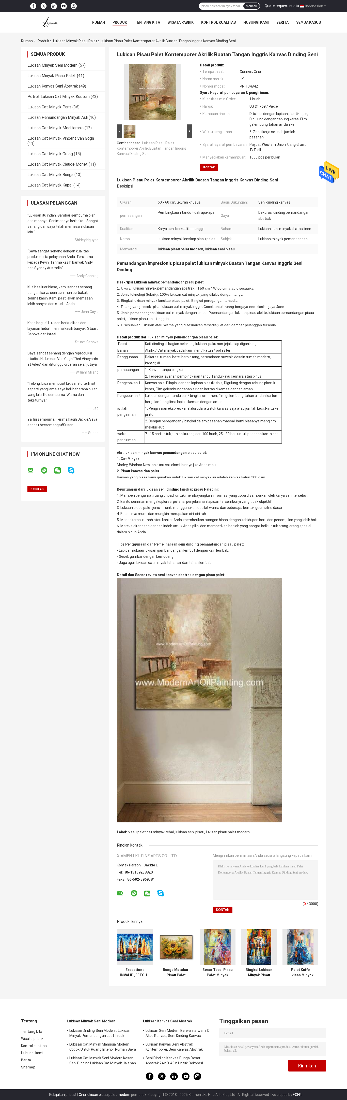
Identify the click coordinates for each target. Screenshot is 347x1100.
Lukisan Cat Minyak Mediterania (55, 127)
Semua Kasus (308, 22)
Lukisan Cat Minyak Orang (50, 153)
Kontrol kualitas (218, 22)
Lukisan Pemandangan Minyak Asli (57, 117)
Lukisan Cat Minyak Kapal (49, 185)
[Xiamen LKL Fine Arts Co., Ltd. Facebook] (33, 6)
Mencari (251, 6)
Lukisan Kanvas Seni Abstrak (52, 86)
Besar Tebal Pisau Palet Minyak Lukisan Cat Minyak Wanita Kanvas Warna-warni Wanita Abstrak (217, 972)
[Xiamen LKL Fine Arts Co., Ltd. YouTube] (63, 6)
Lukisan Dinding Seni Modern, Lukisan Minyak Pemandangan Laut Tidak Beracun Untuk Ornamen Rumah (100, 1033)
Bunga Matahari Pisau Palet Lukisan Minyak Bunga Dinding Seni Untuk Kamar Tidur (176, 972)
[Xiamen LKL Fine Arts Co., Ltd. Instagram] (73, 6)
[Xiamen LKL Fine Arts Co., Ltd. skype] (74, 470)
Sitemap (28, 1067)
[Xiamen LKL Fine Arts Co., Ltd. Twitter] (44, 6)
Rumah (98, 22)
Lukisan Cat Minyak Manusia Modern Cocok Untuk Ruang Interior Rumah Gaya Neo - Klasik (102, 1047)
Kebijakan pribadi (62, 1095)
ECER (297, 1095)
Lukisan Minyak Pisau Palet (75, 41)
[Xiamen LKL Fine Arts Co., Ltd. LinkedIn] (53, 6)
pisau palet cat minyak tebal (151, 832)
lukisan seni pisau (190, 832)
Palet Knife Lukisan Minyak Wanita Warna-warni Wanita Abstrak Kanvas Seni (300, 972)
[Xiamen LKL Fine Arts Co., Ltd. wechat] (60, 470)
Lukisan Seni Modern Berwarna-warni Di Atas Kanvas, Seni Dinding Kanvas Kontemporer (178, 1033)
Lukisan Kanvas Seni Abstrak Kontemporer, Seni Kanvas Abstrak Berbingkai (174, 1047)
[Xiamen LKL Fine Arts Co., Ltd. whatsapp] (47, 470)
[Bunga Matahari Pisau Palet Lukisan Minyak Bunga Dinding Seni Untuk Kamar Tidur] (176, 947)
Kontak (209, 167)
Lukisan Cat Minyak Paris (49, 107)
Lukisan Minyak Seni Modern (52, 65)
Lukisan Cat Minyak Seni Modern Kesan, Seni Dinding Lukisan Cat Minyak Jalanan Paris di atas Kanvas (102, 1061)
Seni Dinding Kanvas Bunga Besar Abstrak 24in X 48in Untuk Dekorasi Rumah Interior (174, 1061)
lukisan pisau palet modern (228, 832)
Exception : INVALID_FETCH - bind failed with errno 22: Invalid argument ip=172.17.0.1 (134, 972)
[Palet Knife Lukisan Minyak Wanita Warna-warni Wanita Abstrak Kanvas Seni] (300, 947)
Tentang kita (147, 22)
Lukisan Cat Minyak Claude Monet (57, 164)
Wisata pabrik (181, 22)
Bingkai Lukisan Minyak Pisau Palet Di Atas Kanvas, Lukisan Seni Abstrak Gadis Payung (259, 972)
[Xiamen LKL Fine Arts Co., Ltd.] (49, 22)
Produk (120, 22)
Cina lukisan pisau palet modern (104, 1095)
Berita (282, 22)
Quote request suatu (282, 6)
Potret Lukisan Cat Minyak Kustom (58, 96)
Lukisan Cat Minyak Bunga (50, 174)
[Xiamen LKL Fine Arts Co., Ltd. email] (33, 470)
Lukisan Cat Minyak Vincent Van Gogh (60, 138)
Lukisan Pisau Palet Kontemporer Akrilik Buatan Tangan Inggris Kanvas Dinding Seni (151, 148)
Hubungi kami (256, 22)
